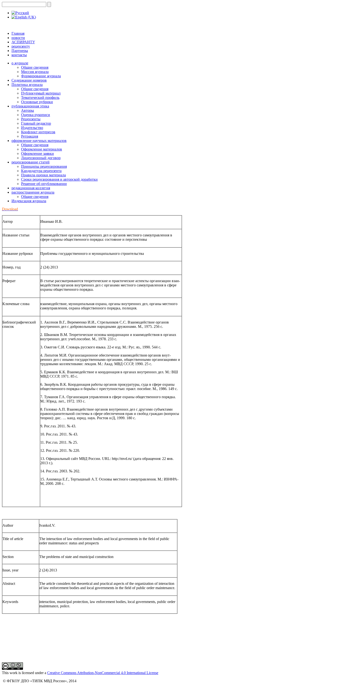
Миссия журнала (35, 72)
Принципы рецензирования (44, 166)
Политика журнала (27, 85)
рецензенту (20, 46)
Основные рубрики (37, 102)
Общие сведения (34, 67)
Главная (17, 33)
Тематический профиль (40, 97)
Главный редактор (36, 123)
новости (18, 38)
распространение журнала (32, 192)
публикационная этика (30, 106)
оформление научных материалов (39, 141)
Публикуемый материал (41, 93)
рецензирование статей (30, 162)
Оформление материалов (41, 149)
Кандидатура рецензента (41, 171)
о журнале (19, 63)
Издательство (32, 128)
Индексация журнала (28, 201)
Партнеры (19, 51)
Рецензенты (30, 119)
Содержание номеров (29, 80)
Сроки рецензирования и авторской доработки (59, 179)
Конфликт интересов (38, 132)
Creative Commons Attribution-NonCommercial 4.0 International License (102, 673)
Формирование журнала (41, 76)
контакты (19, 55)
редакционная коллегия (30, 188)
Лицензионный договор (41, 158)
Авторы (27, 110)
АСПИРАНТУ (23, 42)
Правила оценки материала (43, 175)
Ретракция (29, 136)
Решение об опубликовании (44, 184)
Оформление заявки (37, 153)
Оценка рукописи (35, 115)
